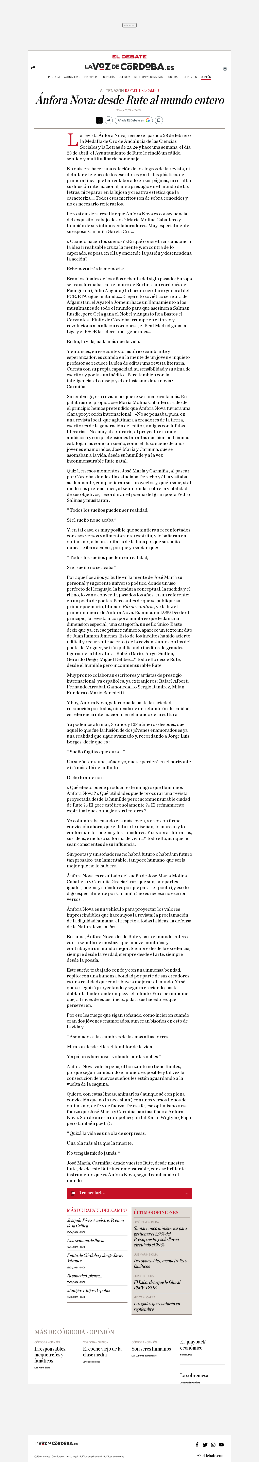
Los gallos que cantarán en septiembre (157, 1306)
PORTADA (54, 76)
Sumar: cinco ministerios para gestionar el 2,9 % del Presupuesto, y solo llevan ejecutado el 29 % (160, 1236)
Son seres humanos (151, 1349)
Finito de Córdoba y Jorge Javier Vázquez (95, 1258)
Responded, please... (84, 1276)
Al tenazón (112, 90)
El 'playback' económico (193, 1344)
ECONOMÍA (108, 76)
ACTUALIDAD (72, 76)
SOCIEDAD (173, 76)
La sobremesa (194, 1375)
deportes (190, 76)
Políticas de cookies (113, 1456)
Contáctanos (58, 1456)
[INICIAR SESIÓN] (225, 69)
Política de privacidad (91, 1456)
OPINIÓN (206, 76)
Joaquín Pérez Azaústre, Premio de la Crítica (95, 1223)
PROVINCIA (91, 76)
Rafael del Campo (142, 91)
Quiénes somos (42, 1456)
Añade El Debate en (131, 120)
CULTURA (124, 76)
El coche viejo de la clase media (102, 1351)
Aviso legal (72, 1456)
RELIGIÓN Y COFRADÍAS (148, 76)
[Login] (225, 69)
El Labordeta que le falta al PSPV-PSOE (157, 1285)
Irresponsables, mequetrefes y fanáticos (160, 1264)
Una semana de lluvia (85, 1240)
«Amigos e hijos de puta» (88, 1290)
